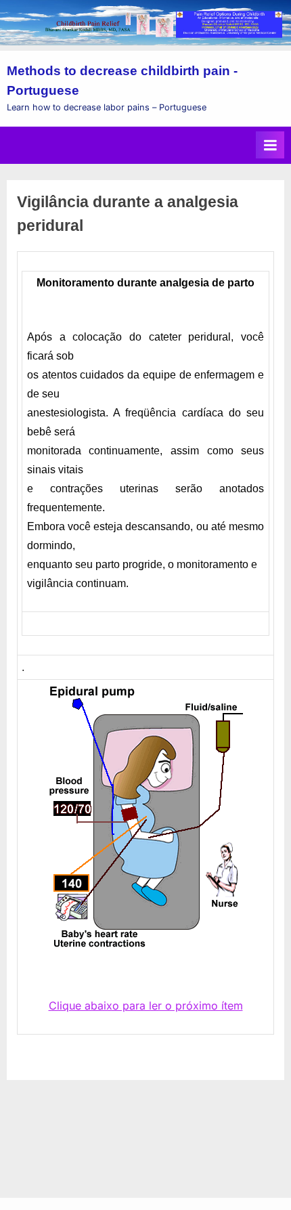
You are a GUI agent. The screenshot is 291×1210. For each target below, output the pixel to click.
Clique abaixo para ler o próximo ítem (146, 1005)
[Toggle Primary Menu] (270, 144)
